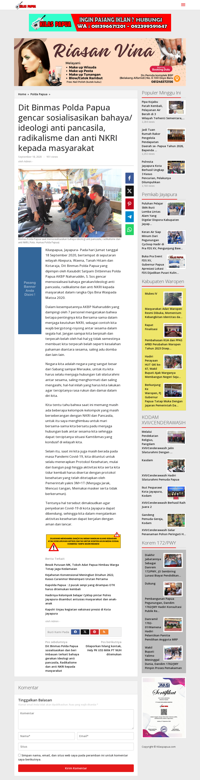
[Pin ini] (129, 203)
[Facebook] (75, 631)
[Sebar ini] (129, 178)
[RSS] (104, 631)
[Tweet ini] (129, 191)
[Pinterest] (94, 631)
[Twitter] (85, 631)
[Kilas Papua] (26, 5)
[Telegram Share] (129, 216)
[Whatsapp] (129, 229)
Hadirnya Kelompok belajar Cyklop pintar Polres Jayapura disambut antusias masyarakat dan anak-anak (81, 599)
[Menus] (183, 5)
